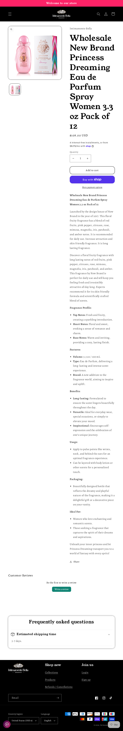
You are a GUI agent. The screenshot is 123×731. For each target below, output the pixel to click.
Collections (51, 672)
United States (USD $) (22, 720)
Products (50, 679)
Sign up (86, 679)
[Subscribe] (57, 698)
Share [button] (76, 561)
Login (85, 672)
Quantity (74, 151)
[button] (10, 14)
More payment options (92, 187)
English (47, 720)
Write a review (62, 589)
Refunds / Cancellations (59, 687)
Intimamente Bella (107, 725)
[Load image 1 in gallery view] (15, 89)
